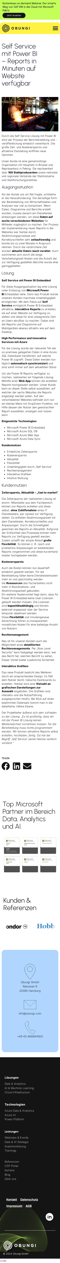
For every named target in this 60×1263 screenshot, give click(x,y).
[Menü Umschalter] (55, 28)
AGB (29, 1206)
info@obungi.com (30, 1013)
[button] (6, 766)
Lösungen (12, 1077)
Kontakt (11, 1199)
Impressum (14, 1206)
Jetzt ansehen (14, 15)
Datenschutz (29, 1199)
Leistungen (11, 1131)
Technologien (15, 1104)
